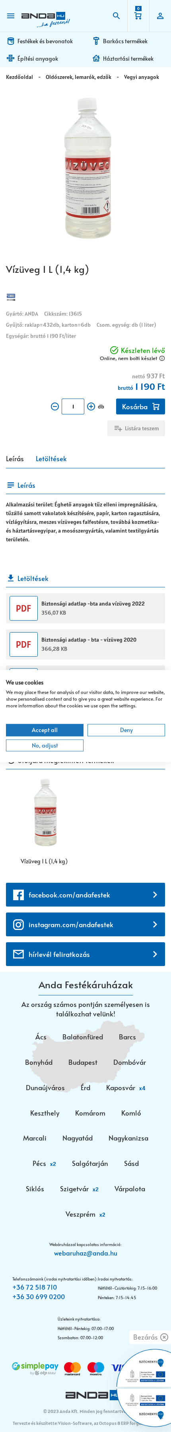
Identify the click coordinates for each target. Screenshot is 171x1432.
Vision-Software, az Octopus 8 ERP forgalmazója (107, 1423)
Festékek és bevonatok (45, 41)
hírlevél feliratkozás (59, 954)
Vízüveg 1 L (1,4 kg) (44, 861)
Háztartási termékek (128, 58)
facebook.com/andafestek (69, 894)
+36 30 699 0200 (38, 1296)
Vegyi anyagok (141, 77)
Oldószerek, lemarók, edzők (78, 77)
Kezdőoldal (19, 77)
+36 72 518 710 (34, 1286)
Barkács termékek (125, 41)
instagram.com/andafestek (71, 924)
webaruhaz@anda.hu (85, 1252)
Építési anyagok (37, 58)
